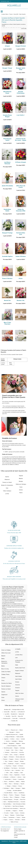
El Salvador (11, 757)
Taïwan (6, 815)
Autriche (8, 741)
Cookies (16, 837)
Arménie (12, 739)
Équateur (5, 759)
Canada (7, 750)
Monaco (20, 786)
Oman (15, 792)
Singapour (14, 810)
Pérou (11, 797)
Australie (23, 739)
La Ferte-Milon (19, 655)
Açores (7, 730)
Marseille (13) (14, 714)
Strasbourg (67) (6, 718)
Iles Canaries (22, 768)
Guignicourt (4, 694)
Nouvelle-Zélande (8, 792)
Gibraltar (22, 761)
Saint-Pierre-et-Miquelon (18, 806)
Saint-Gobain (18, 676)
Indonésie (17, 770)
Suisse (16, 813)
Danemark (22, 754)
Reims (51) (20, 716)
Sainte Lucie (22, 808)
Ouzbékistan (21, 792)
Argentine (6, 739)
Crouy (2, 680)
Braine (3, 666)
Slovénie (21, 810)
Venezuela (17, 819)
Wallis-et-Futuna (14, 822)
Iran (22, 770)
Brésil (20, 745)
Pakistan (5, 795)
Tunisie (4, 817)
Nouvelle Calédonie (17, 790)
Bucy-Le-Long (5, 669)
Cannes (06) (6, 711)
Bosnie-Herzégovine (12, 745)
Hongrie (14, 766)
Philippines (17, 797)
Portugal (16, 799)
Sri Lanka (6, 813)
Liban (24, 777)
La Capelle (17, 649)
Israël (7, 772)
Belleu (3, 658)
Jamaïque (16, 772)
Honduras (23, 763)
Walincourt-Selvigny (21, 484)
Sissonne (17, 685)
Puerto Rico (22, 799)
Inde (12, 770)
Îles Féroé (7, 770)
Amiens (21, 490)
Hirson (3, 700)
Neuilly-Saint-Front (20, 668)
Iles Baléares (6, 768)
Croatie (6, 754)
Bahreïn (5, 743)
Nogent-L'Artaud (19, 670)
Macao (5, 781)
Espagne (11, 759)
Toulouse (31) (22, 718)
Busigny (21, 481)
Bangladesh (11, 743)
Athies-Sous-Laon (6, 653)
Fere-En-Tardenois (6, 686)
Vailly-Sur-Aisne (19, 693)
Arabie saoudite (19, 736)
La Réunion (12, 777)
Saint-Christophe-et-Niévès (19, 804)
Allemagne (11, 732)
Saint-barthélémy (7, 804)
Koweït (23, 775)
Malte (5, 783)
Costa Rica (21, 752)
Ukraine (23, 817)
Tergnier (21, 475)
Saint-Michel (18, 679)
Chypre (21, 750)
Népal (12, 788)
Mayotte (22, 783)
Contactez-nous (5, 1)
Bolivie (23, 743)
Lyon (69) (7, 714)
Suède (11, 813)
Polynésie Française (7, 799)
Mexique (8, 786)
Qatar (4, 801)
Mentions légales (17, 829)
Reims (20, 492)
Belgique (18, 743)
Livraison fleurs (4, 14)
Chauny (3, 677)
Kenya (11, 775)
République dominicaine (13, 801)
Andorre (17, 732)
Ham (7, 488)
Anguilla (21, 734)
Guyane (17, 763)
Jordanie (6, 775)
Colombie (7, 752)
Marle (16, 665)
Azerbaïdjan (14, 741)
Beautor (21, 478)
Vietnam (23, 819)
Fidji (6, 761)
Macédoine (11, 781)
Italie (11, 772)
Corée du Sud (14, 752)
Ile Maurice (20, 766)
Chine (16, 750)
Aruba (17, 739)
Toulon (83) (14, 718)
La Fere (7, 493)
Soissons (17, 687)
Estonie (17, 759)
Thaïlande (12, 815)
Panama (11, 795)
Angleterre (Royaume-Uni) (11, 734)
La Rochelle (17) (21, 711)
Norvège (9, 790)
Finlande (10, 761)
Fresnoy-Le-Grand (7, 482)
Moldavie (14, 786)
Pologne (23, 797)
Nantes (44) (21, 714)
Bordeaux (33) (7, 709)
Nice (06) (8, 716)
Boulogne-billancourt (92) (18, 709)
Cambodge (22, 748)
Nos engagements (5, 830)
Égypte (5, 757)
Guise (21, 487)
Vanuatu (11, 819)
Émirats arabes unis (20, 757)
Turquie (18, 817)
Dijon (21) (13, 711)
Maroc (10, 783)
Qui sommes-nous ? (5, 829)
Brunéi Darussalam (8, 748)
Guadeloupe (10, 763)
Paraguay (17, 795)
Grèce (4, 763)
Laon (16, 657)
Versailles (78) (14, 720)
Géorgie (16, 761)
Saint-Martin (8, 806)
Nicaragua (18, 788)
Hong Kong (8, 766)
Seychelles (8, 810)
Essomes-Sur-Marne (6, 683)
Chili (12, 750)
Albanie (21, 730)
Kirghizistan (17, 775)
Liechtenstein (8, 779)
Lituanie (14, 779)
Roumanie (23, 801)
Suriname (22, 813)
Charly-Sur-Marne (5, 671)
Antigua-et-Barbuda (9, 736)
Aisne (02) (16, 14)
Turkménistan (11, 817)
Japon (21, 772)
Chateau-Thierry (5, 674)
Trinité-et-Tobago (20, 815)
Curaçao (16, 754)
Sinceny (17, 682)
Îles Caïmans (14, 768)
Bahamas (21, 741)
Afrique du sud (14, 730)
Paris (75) (14, 716)
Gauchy (7, 476)
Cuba (11, 754)
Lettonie (19, 777)
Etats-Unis (23, 759)
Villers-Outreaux (7, 491)
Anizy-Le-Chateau (6, 650)
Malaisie (23, 781)
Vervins (17, 696)
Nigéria (23, 788)
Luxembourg (21, 779)
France (10, 14)
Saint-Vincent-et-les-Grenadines (10, 808)
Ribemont (7, 479)
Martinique (16, 783)
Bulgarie (16, 748)
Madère (17, 781)
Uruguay (5, 819)
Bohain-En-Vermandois (7, 485)
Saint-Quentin (22, 14)
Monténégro (6, 788)
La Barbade (5, 777)
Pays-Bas (6, 797)
